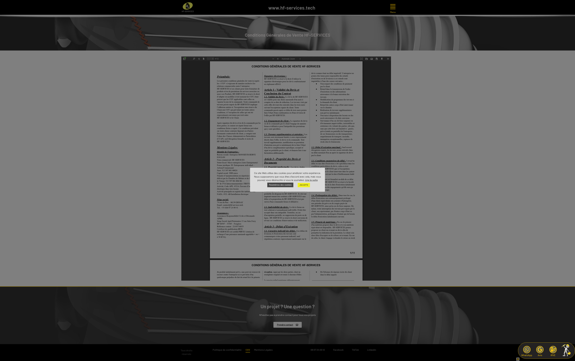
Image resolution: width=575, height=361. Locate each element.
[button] (518, 359)
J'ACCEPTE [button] (303, 185)
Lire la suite (311, 180)
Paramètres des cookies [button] (280, 185)
